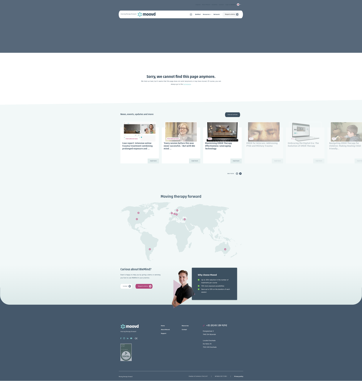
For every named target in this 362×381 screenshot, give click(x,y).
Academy (214, 4)
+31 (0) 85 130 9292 (216, 325)
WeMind (198, 14)
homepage (187, 84)
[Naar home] (191, 14)
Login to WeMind (230, 4)
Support (198, 4)
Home (163, 325)
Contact (221, 4)
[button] (240, 173)
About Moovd (206, 4)
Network (217, 14)
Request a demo (230, 14)
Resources (206, 14)
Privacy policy (238, 376)
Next (243, 143)
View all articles (232, 114)
